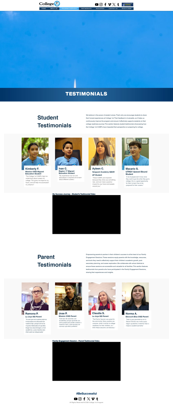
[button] (53, 8)
